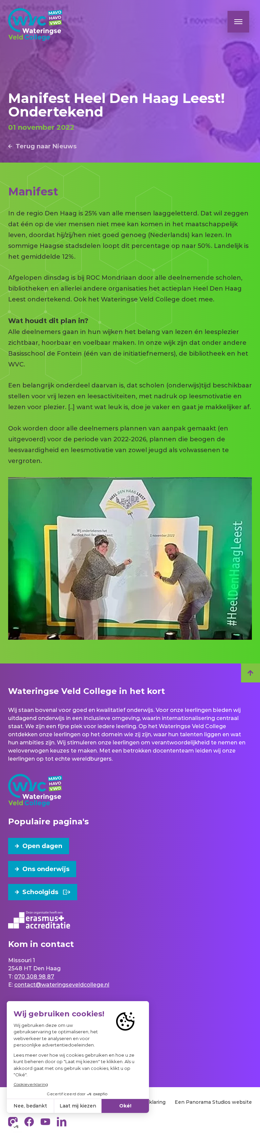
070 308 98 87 (34, 976)
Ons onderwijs (45, 869)
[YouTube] (45, 1121)
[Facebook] (29, 1121)
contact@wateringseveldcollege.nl (61, 984)
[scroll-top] (250, 672)
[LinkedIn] (61, 1121)
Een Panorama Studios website (213, 1102)
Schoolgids (40, 892)
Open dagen (42, 846)
